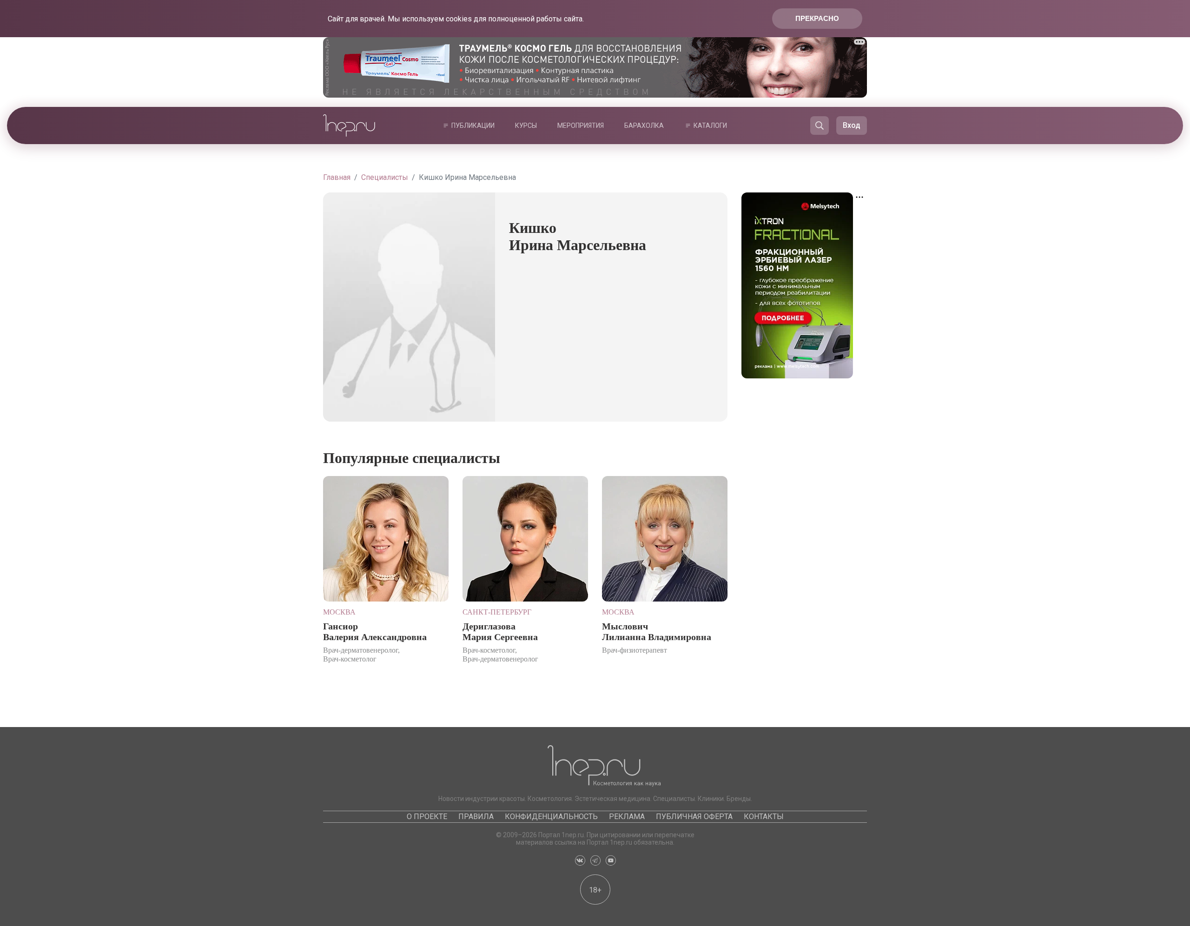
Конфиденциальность (551, 816)
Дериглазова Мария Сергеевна (500, 631)
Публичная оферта (694, 816)
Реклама (627, 816)
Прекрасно (817, 18)
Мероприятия (580, 125)
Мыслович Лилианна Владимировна (656, 631)
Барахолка (644, 125)
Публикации (473, 125)
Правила (476, 816)
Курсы (526, 125)
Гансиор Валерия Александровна (375, 631)
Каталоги (710, 125)
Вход (851, 125)
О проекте (427, 816)
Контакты (764, 816)
